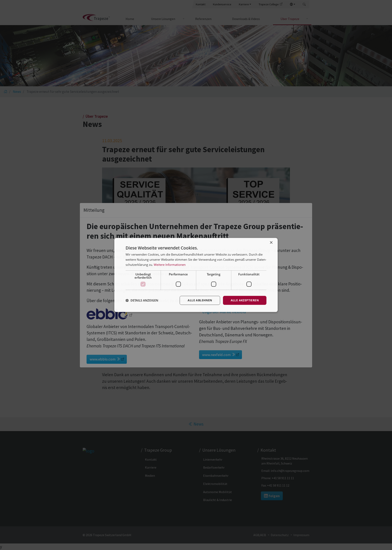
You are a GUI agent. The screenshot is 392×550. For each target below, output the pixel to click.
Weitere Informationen (170, 265)
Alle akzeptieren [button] (245, 300)
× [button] (271, 242)
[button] (142, 300)
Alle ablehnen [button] (200, 300)
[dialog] (196, 275)
